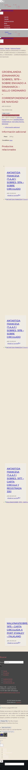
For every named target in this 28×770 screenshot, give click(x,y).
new (10, 140)
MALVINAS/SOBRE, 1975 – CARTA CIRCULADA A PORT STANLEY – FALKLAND (17, 630)
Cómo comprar (7, 681)
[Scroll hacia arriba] (1, 735)
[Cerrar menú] (0, 742)
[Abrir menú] (2, 41)
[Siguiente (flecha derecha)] (2, 740)
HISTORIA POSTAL (18, 122)
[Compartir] (3, 738)
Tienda (6, 19)
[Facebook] (1, 2)
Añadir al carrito (6, 113)
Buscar (2, 662)
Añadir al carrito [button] (12, 195)
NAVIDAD (5, 124)
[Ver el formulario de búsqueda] (1, 13)
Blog (5, 23)
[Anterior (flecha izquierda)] (0, 740)
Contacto (7, 25)
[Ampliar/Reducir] (0, 738)
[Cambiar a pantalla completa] (2, 738)
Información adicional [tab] (12, 127)
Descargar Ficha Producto (11, 115)
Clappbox (18, 702)
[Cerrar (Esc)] (5, 738)
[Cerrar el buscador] (1, 761)
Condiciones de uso (9, 682)
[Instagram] (3, 2)
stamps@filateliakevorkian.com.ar (10, 692)
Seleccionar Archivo (6, 727)
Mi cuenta (6, 673)
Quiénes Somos (9, 21)
